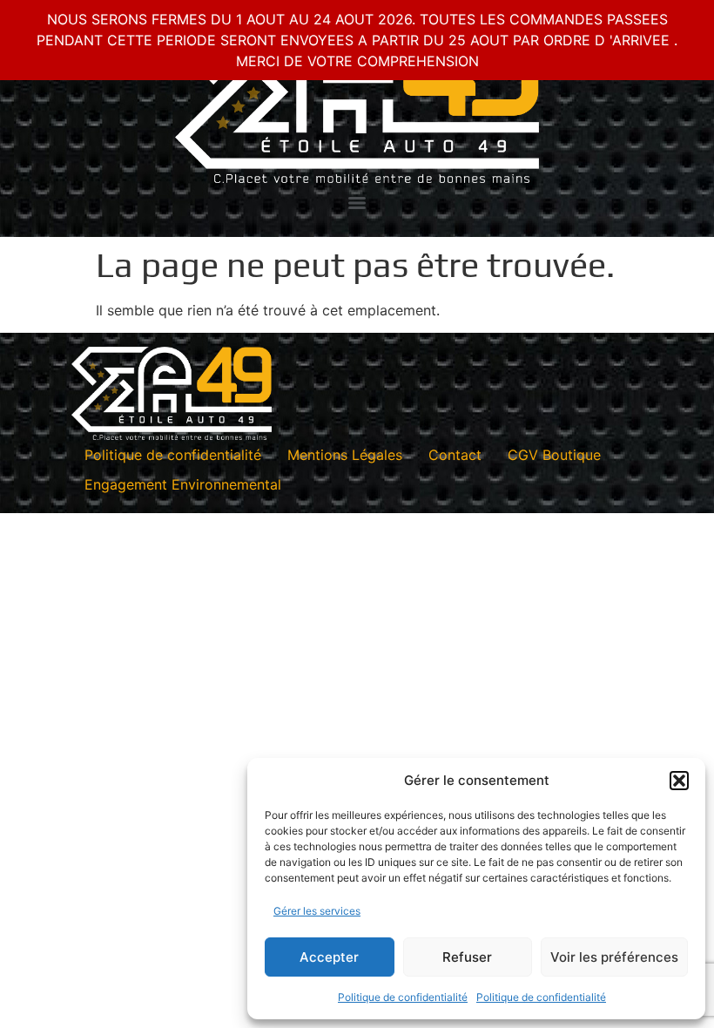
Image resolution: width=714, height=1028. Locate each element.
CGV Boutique (554, 454)
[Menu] (357, 203)
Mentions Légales (344, 454)
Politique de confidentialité (403, 997)
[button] (679, 780)
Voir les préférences (614, 957)
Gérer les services (316, 910)
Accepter (329, 957)
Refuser (467, 957)
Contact (455, 454)
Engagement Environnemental (182, 484)
